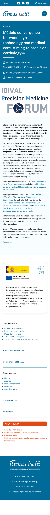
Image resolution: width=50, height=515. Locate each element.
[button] (6, 3)
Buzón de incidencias (25, 476)
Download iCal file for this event (19, 77)
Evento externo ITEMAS (36, 67)
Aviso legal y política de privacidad (25, 491)
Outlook (31, 73)
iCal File (39, 73)
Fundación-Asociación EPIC (17, 205)
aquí (26, 237)
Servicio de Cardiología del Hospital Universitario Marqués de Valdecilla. (24, 187)
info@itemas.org (29, 481)
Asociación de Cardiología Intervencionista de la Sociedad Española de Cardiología (24, 208)
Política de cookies (25, 486)
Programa (7, 242)
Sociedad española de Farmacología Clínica (24, 203)
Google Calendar (20, 73)
